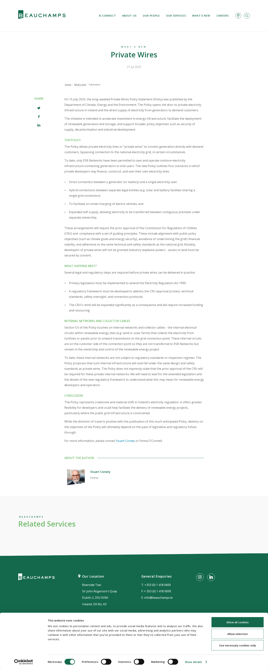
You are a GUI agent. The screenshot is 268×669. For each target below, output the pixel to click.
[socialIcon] (200, 577)
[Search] (247, 16)
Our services (176, 15)
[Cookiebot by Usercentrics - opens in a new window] (24, 662)
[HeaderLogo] (42, 15)
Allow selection (237, 634)
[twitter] (38, 108)
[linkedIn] (38, 125)
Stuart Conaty (125, 441)
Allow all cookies (237, 622)
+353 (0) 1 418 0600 (158, 585)
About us (129, 15)
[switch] (106, 662)
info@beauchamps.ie (158, 598)
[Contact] (238, 16)
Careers (222, 15)
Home (68, 84)
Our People (151, 15)
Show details (193, 662)
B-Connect (107, 15)
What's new (201, 15)
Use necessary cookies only (237, 645)
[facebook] (38, 117)
